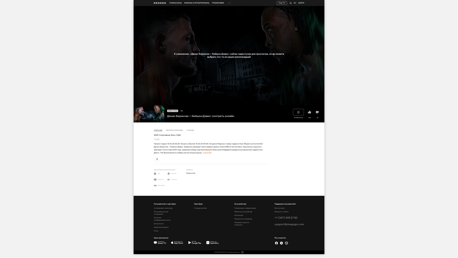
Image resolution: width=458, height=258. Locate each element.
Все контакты (280, 208)
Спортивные (164, 135)
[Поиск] (290, 3)
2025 (156, 135)
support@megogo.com (289, 224)
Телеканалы (175, 3)
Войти (301, 3)
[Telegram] (281, 243)
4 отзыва (190, 130)
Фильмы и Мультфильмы (196, 3)
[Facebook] (276, 243)
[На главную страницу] (160, 3)
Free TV (282, 3)
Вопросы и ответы (282, 212)
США (178, 135)
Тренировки (218, 3)
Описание (158, 130)
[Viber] (286, 243)
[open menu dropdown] (229, 3)
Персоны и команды (174, 130)
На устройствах (240, 204)
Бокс (173, 135)
